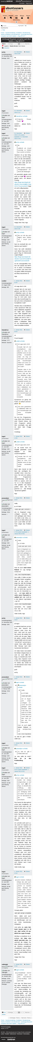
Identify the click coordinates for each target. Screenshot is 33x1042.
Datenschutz (13, 1033)
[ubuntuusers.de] (12, 10)
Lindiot (4, 281)
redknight (5, 964)
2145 (8, 123)
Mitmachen (16, 20)
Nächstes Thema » (26, 1018)
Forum (11, 16)
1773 (8, 340)
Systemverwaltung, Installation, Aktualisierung (18, 32)
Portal (5, 16)
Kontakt (7, 1033)
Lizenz (2, 1033)
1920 (8, 58)
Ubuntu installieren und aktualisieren (10, 34)
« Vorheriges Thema (14, 1018)
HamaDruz (19, 116)
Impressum (19, 1033)
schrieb (25, 116)
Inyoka (8, 1027)
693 (8, 287)
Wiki (16, 16)
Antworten (6, 48)
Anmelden (22, 3)
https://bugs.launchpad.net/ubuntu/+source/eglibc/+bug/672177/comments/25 (22, 184)
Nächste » (27, 44)
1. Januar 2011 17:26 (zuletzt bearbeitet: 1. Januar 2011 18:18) (21, 532)
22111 (8, 512)
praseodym (5, 498)
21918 (8, 978)
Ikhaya (22, 16)
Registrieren (29, 3)
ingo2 (3, 111)
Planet (28, 16)
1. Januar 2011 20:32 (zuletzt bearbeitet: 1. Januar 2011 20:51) (21, 769)
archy (3, 52)
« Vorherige (10, 44)
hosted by (4, 1)
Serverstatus (26, 1033)
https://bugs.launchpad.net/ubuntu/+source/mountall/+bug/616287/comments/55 (22, 259)
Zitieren (28, 52)
